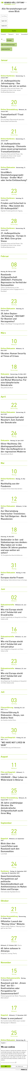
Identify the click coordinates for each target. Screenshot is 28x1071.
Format (3, 34)
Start (3, 21)
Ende (3, 26)
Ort (17, 34)
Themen (10, 34)
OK (6, 1066)
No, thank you (19, 1066)
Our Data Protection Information (8, 1062)
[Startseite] (12, 3)
